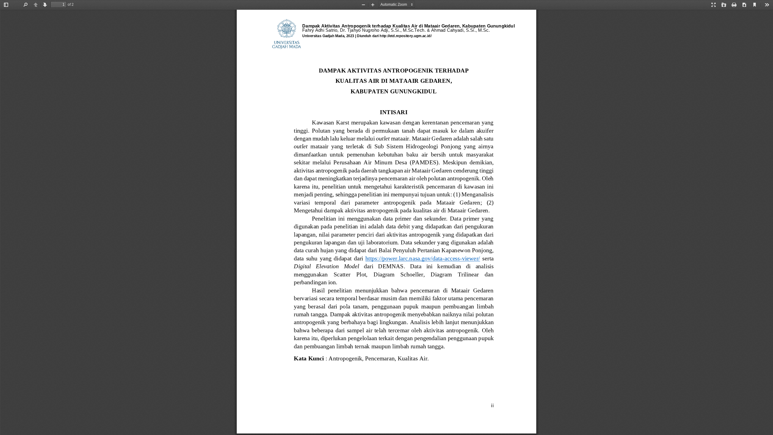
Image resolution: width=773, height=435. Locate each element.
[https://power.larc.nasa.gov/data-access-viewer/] (422, 259)
